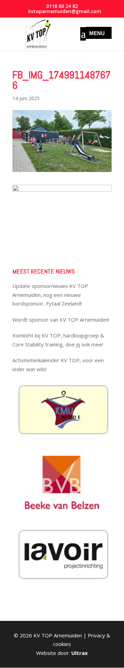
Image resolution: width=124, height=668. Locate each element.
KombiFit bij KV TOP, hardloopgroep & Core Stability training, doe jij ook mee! (58, 340)
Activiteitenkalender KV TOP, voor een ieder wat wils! (58, 365)
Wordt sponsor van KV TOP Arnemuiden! (60, 319)
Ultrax (79, 652)
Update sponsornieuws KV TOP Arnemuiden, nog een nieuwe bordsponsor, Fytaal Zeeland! (50, 294)
